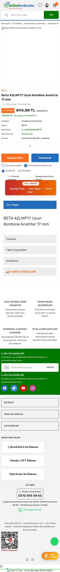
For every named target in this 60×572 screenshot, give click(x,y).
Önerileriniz (12, 260)
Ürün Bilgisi (12, 204)
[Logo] (19, 5)
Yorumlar (11, 239)
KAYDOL (50, 367)
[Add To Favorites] (11, 165)
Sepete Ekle (15, 157)
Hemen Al (45, 157)
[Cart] (55, 5)
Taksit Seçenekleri (16, 249)
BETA (24, 125)
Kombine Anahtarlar (32, 121)
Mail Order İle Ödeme (23, 474)
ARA (51, 15)
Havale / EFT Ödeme (23, 460)
